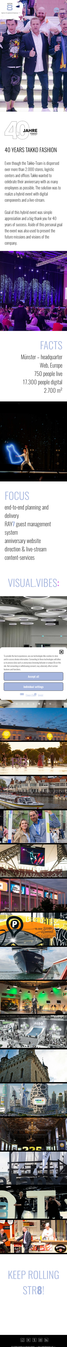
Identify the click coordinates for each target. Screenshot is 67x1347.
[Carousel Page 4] (33, 704)
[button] (61, 652)
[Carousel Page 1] (17, 704)
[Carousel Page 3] (28, 704)
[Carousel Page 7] (50, 704)
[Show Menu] (56, 10)
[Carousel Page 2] (22, 704)
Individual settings (33, 687)
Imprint (40, 694)
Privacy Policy (31, 694)
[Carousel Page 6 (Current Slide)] (44, 704)
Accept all (33, 676)
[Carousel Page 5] (39, 704)
